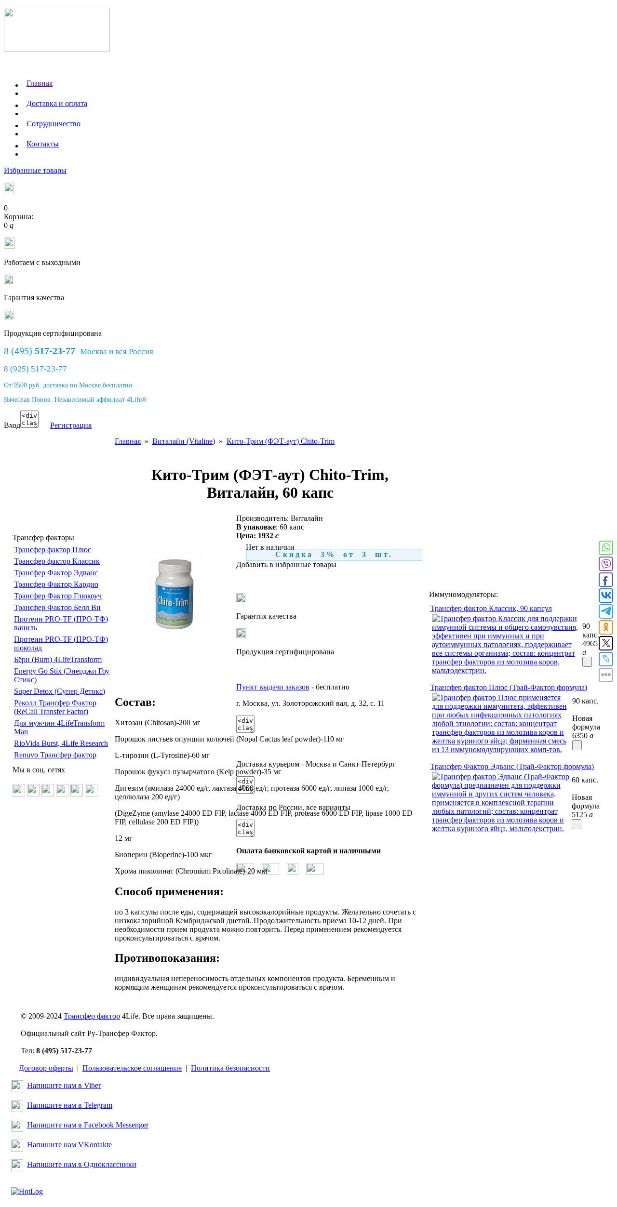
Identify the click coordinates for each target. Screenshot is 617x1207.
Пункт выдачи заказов (272, 687)
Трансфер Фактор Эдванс (56, 573)
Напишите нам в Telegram (69, 1105)
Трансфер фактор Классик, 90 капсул (491, 608)
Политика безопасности (230, 1068)
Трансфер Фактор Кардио (56, 584)
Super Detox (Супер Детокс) (59, 691)
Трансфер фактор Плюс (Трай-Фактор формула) (508, 687)
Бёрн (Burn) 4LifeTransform (58, 659)
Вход (12, 425)
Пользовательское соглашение (132, 1068)
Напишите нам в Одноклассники (81, 1164)
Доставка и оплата (57, 103)
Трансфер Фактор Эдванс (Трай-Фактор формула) (512, 766)
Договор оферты (46, 1068)
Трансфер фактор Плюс (52, 549)
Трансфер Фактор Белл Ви (57, 607)
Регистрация (71, 425)
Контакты (43, 144)
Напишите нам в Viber (64, 1085)
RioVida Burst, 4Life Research (61, 743)
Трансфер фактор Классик (57, 561)
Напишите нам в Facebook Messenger (87, 1125)
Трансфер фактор (92, 1016)
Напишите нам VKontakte (69, 1145)
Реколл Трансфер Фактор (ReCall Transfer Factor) (55, 707)
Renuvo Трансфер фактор (55, 755)
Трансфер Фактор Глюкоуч (58, 596)
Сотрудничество (53, 123)
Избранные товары (35, 170)
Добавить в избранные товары (286, 564)
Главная (40, 83)
